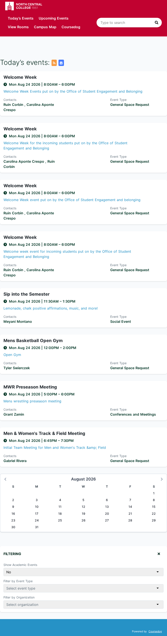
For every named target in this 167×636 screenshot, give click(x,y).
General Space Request (129, 104)
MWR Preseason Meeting (30, 387)
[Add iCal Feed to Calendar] (61, 63)
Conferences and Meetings (133, 414)
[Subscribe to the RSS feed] (54, 63)
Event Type (118, 100)
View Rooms (18, 27)
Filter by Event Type (18, 581)
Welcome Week (20, 77)
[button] (5, 479)
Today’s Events (20, 18)
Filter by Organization (19, 597)
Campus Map (45, 27)
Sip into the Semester (26, 294)
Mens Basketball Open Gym (33, 340)
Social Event (120, 321)
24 (37, 520)
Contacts (9, 100)
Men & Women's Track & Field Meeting (44, 433)
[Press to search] (156, 22)
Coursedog (71, 27)
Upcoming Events (53, 18)
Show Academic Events (20, 565)
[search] (129, 22)
